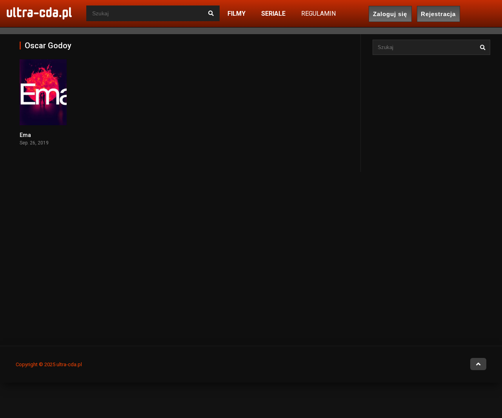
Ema (25, 135)
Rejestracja (438, 14)
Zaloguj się (390, 14)
